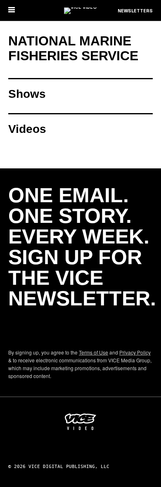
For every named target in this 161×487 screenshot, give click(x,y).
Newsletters (135, 11)
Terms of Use (93, 352)
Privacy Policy (135, 352)
